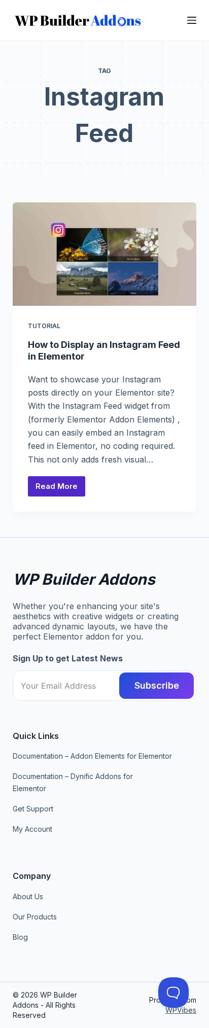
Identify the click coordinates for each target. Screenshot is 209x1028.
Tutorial (44, 326)
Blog (20, 937)
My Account (32, 829)
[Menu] (191, 20)
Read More (60, 489)
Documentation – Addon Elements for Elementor (92, 756)
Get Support (33, 808)
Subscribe (156, 685)
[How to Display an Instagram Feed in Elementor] (105, 254)
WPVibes (180, 1010)
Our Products (35, 916)
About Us (28, 896)
